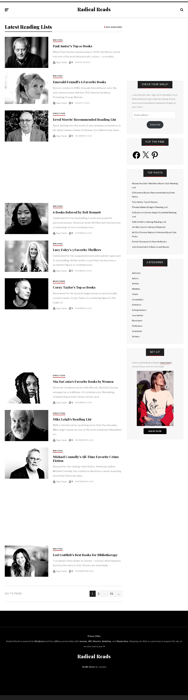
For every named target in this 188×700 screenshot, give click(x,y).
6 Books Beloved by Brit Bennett (77, 212)
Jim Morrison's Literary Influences (149, 227)
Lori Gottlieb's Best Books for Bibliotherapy (85, 555)
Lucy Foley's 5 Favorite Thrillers (77, 250)
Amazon (83, 641)
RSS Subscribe (114, 27)
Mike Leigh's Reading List (72, 419)
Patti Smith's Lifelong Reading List (149, 222)
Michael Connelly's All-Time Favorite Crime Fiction (86, 459)
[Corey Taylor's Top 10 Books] (26, 293)
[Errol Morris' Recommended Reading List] (26, 126)
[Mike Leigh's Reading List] (26, 425)
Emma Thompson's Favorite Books (149, 241)
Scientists (137, 331)
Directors (59, 113)
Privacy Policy (94, 636)
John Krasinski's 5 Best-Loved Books (150, 247)
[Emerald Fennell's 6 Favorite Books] (26, 88)
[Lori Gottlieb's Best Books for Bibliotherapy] (26, 561)
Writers (58, 40)
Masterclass (122, 641)
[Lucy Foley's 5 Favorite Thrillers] (26, 256)
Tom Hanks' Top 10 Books (145, 202)
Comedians (137, 299)
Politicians (137, 326)
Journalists (137, 315)
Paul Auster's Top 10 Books (72, 46)
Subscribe (155, 124)
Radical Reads (94, 9)
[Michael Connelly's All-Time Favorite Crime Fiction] (26, 463)
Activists (136, 273)
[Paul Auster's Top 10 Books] (26, 52)
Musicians (59, 281)
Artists (135, 283)
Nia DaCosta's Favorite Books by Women (83, 381)
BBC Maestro (94, 641)
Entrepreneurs (139, 310)
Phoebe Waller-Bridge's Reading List (150, 207)
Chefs (135, 294)
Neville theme (88, 666)
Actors (135, 278)
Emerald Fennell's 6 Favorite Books (79, 82)
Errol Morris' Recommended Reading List (84, 119)
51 (112, 593)
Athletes (136, 289)
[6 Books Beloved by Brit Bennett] (26, 218)
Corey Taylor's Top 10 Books (74, 287)
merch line (165, 362)
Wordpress (39, 641)
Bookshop (106, 641)
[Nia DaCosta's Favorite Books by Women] (26, 388)
